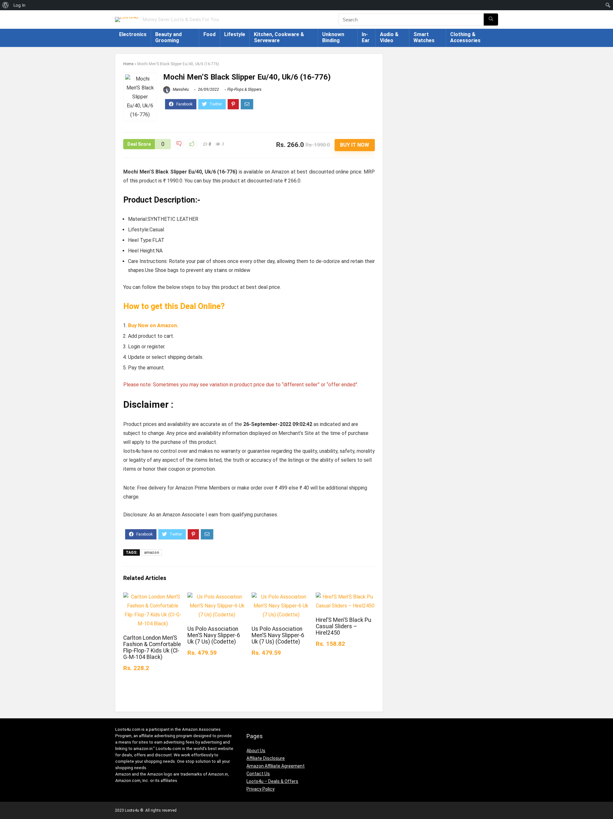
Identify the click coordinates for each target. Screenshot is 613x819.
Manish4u (180, 89)
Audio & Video (389, 37)
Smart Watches (424, 37)
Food (209, 34)
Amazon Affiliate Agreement (275, 766)
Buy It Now (354, 145)
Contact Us (258, 773)
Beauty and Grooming (168, 37)
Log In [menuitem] (19, 5)
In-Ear (366, 37)
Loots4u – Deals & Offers (272, 781)
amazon (151, 552)
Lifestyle (234, 34)
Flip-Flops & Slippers (244, 89)
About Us (255, 750)
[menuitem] (5, 5)
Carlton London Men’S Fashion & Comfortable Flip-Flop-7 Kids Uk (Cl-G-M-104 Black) (152, 647)
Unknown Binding (333, 37)
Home (128, 64)
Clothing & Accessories (465, 37)
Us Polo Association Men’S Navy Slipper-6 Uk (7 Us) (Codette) (213, 635)
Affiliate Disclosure (265, 758)
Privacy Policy (260, 789)
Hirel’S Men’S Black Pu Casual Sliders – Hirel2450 (343, 626)
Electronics (133, 34)
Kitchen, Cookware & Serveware (279, 37)
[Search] (491, 19)
